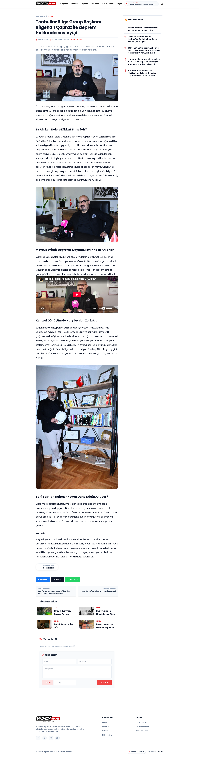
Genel (50, 16)
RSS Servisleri (107, 735)
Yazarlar (105, 727)
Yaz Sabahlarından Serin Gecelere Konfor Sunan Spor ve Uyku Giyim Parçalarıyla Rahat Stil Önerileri (144, 61)
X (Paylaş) (58, 579)
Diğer (119, 4)
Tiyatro (84, 4)
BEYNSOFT (158, 752)
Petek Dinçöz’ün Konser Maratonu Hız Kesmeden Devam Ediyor (142, 29)
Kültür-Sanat (108, 4)
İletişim (105, 731)
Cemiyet (74, 4)
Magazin (64, 4)
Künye (104, 722)
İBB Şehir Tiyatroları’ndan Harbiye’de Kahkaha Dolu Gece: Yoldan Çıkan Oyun (142, 39)
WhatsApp (74, 579)
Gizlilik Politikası (142, 722)
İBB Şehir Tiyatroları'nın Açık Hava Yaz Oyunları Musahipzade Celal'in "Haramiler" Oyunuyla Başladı (144, 50)
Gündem (95, 4)
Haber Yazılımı (137, 752)
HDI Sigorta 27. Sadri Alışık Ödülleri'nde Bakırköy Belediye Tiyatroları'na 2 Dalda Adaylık (142, 73)
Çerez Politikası (142, 731)
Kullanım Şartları (142, 727)
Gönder (104, 683)
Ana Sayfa (40, 16)
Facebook (44, 579)
